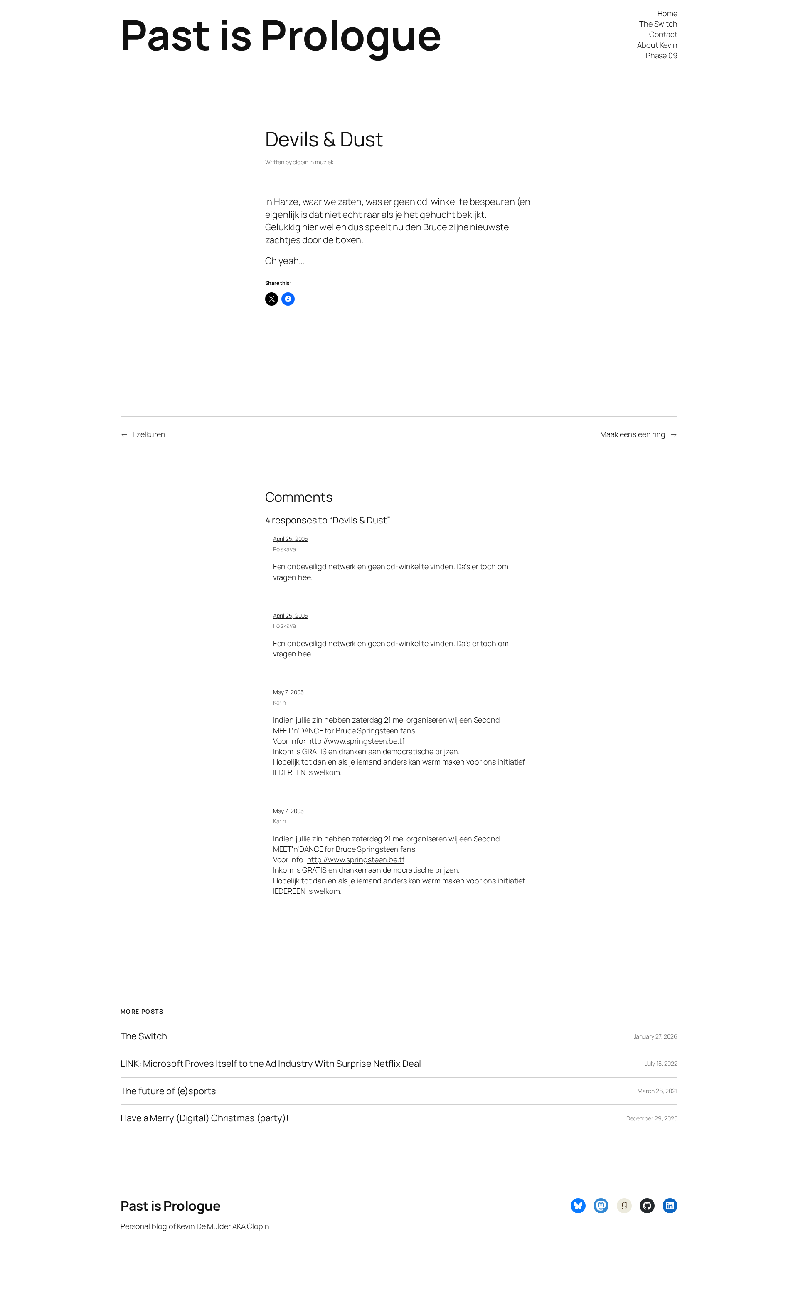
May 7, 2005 (288, 692)
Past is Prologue (281, 34)
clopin (300, 162)
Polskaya (284, 549)
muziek (324, 162)
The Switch (144, 1036)
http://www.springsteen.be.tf (355, 741)
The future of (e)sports (168, 1091)
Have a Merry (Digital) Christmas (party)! (205, 1118)
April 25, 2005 (290, 539)
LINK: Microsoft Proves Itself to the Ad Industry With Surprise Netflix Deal (271, 1064)
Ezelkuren (149, 434)
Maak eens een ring (632, 434)
